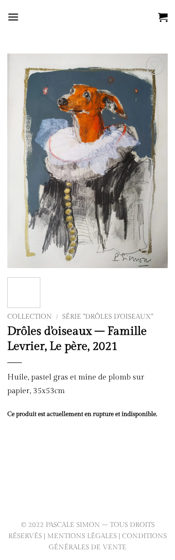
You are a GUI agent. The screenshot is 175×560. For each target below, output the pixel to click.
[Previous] (23, 160)
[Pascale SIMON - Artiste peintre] (88, 17)
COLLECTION (29, 317)
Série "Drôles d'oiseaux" (107, 317)
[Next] (152, 160)
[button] (13, 17)
